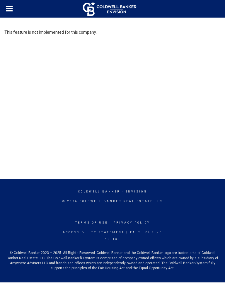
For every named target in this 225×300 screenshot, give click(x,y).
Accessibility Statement (94, 232)
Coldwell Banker (99, 191)
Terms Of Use (91, 222)
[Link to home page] (112, 9)
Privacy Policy (131, 222)
